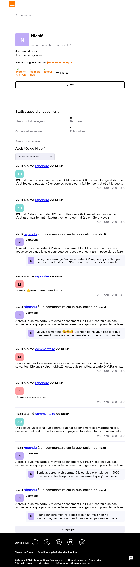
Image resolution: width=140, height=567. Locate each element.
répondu (30, 234)
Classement (25, 15)
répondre (42, 166)
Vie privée (44, 563)
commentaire (45, 349)
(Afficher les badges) (60, 62)
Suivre (70, 85)
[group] (99, 188)
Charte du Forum (24, 552)
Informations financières (48, 560)
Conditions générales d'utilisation (57, 552)
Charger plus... (70, 529)
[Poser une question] (131, 558)
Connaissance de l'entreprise (85, 560)
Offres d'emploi (24, 563)
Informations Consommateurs (73, 563)
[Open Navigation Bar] (5, 4)
